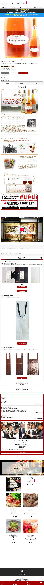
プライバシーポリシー (22, 574)
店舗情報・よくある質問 (5, 80)
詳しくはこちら (39, 404)
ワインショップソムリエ (5, 248)
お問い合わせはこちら (23, 445)
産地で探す (11, 248)
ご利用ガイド (22, 570)
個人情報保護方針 (39, 418)
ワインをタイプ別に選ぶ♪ (5, 251)
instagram (22, 472)
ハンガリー (15, 248)
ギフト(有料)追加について (5, 75)
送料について (3, 79)
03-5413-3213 (22, 443)
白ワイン (11, 251)
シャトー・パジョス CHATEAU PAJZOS (23, 248)
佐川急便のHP (30, 12)
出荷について (4, 77)
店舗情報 (22, 571)
